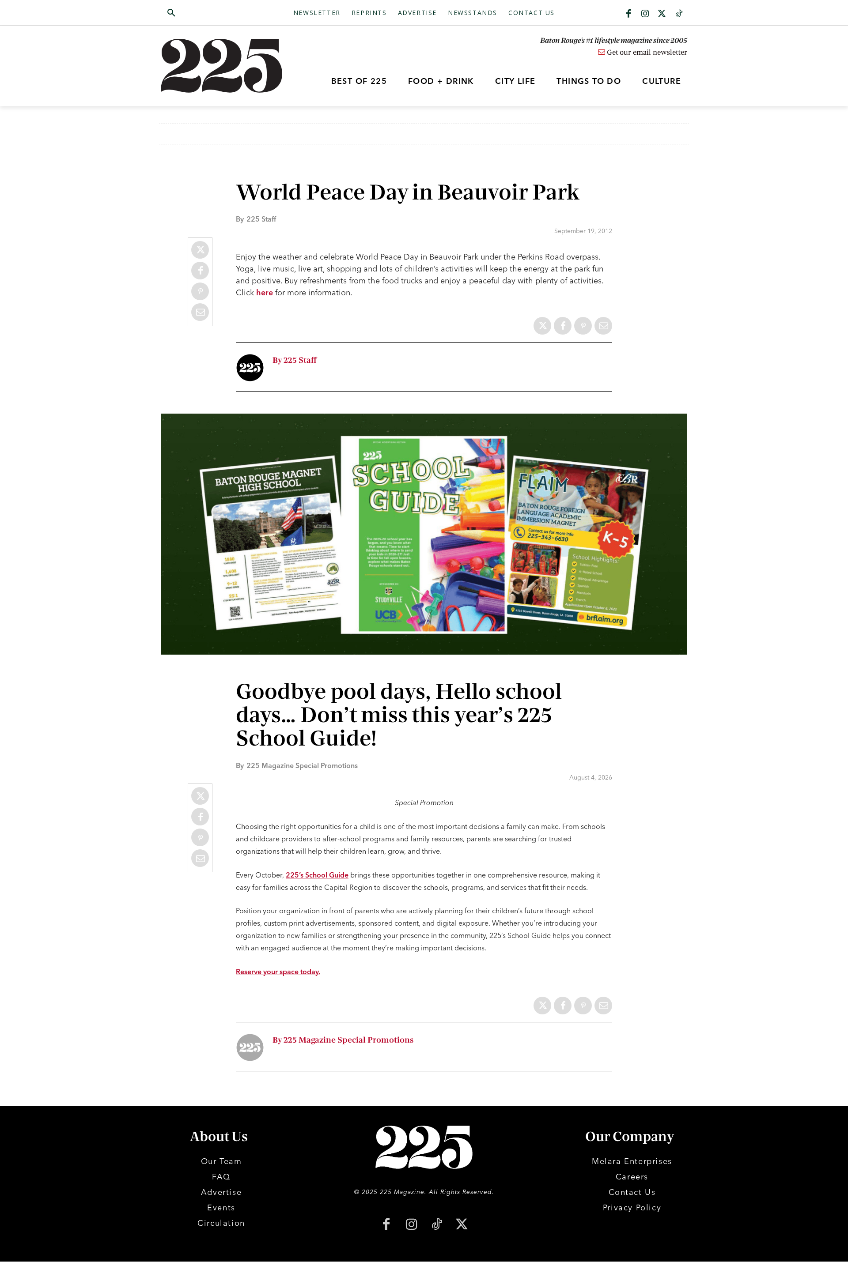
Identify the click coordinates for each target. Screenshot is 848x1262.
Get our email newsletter (646, 52)
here (264, 292)
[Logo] (226, 66)
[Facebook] (628, 14)
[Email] (200, 312)
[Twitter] (662, 14)
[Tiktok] (678, 14)
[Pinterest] (200, 291)
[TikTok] (436, 1225)
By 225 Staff (295, 360)
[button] (213, 13)
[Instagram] (645, 14)
